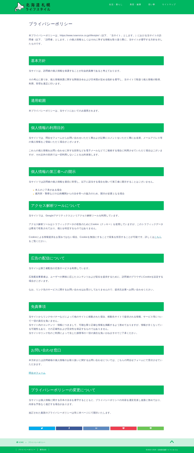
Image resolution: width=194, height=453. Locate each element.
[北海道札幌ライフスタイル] (32, 11)
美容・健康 (135, 4)
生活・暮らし (116, 4)
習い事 (151, 4)
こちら (157, 237)
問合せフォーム (37, 373)
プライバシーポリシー (26, 449)
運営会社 (43, 449)
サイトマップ (169, 4)
